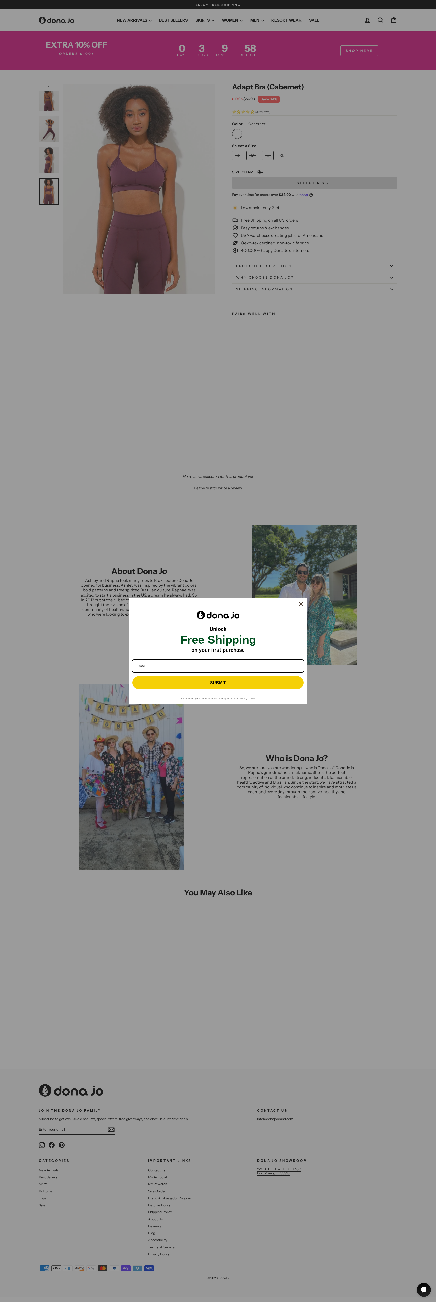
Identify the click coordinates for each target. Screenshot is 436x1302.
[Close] (301, 604)
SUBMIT (218, 683)
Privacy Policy (246, 698)
